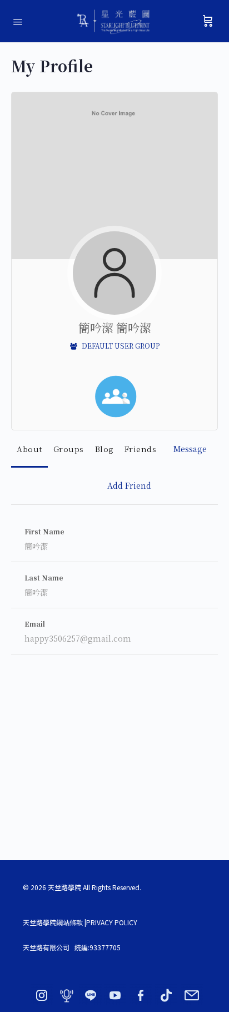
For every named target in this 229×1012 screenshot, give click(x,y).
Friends (141, 448)
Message (190, 448)
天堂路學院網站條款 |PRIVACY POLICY (80, 922)
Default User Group (120, 345)
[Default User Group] (115, 396)
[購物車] (208, 21)
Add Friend (129, 485)
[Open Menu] (17, 20)
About (29, 448)
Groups (68, 448)
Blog (104, 448)
